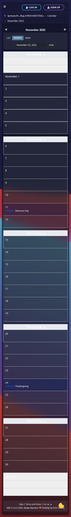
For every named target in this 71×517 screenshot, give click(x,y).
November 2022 (35, 29)
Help (21, 504)
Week (27, 38)
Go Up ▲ (48, 504)
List (9, 38)
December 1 (12, 476)
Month (18, 38)
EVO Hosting (58, 508)
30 (6, 61)
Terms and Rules (33, 504)
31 (6, 68)
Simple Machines (31, 508)
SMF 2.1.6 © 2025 (15, 508)
